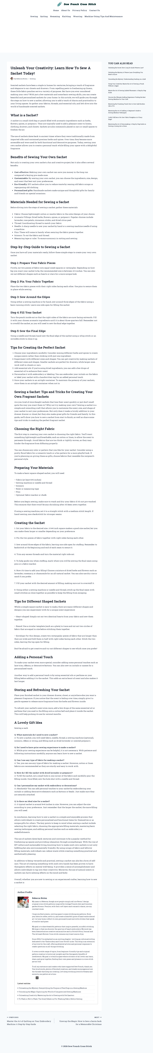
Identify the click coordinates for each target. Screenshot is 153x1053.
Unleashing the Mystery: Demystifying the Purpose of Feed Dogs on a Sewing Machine (53, 988)
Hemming (55, 16)
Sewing (34, 16)
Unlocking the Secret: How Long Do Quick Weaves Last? (126, 68)
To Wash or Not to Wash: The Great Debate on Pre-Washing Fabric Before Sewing (50, 999)
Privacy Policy (79, 10)
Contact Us (94, 10)
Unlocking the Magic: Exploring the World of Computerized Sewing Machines (50, 992)
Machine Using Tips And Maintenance (104, 16)
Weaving (77, 16)
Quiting (44, 16)
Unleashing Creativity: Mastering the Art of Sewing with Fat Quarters (46, 995)
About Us (65, 10)
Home (56, 10)
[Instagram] (37, 978)
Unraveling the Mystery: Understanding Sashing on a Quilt (127, 79)
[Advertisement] (76, 36)
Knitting (66, 16)
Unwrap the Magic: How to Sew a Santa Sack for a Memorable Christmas (80, 1020)
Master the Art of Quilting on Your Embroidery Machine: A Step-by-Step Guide (29, 1020)
